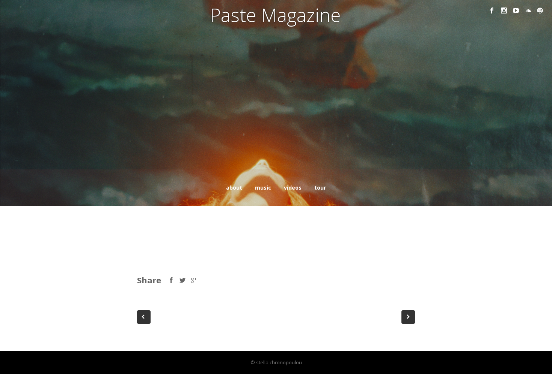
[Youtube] (516, 10)
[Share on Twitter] (182, 280)
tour (320, 187)
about (234, 187)
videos (293, 187)
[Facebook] (492, 10)
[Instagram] (504, 10)
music (263, 187)
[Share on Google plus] (194, 280)
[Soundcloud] (528, 10)
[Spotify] (540, 10)
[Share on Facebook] (171, 280)
